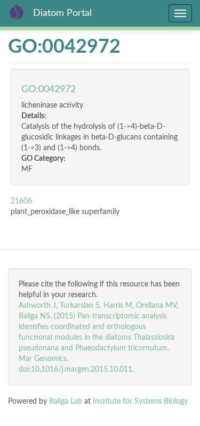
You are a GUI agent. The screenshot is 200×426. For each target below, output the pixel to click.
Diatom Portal (62, 13)
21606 (21, 201)
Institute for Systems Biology (140, 401)
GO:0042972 (48, 89)
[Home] (16, 11)
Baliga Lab (65, 401)
